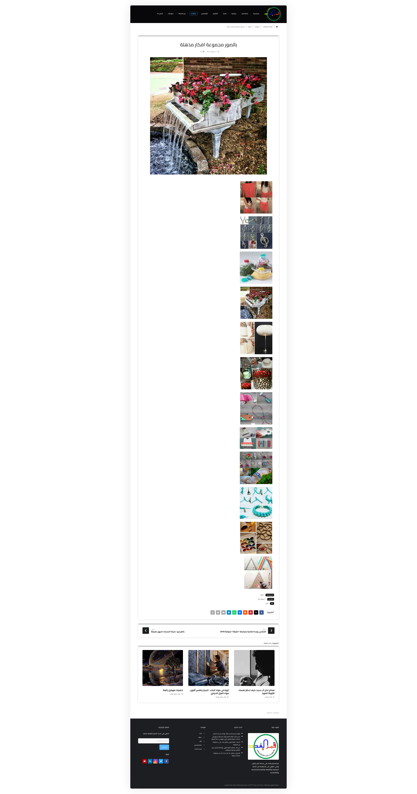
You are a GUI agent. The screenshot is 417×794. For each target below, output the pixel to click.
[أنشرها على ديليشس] (240, 612)
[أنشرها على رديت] (245, 612)
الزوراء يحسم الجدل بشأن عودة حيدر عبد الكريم (226, 733)
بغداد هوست (228, 785)
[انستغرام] (155, 761)
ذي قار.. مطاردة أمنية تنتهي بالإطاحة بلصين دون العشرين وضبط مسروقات (226, 748)
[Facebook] (166, 761)
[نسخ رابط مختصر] (212, 612)
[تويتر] (161, 761)
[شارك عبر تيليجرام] (229, 612)
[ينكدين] (150, 761)
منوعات (267, 697)
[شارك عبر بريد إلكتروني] (223, 612)
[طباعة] (218, 612)
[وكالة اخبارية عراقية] (273, 14)
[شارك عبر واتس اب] (234, 612)
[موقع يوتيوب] (144, 761)
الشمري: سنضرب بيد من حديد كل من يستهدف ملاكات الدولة (226, 754)
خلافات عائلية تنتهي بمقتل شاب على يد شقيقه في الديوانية (226, 743)
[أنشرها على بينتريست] (250, 612)
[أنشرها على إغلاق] (256, 612)
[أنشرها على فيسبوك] (261, 612)
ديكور (221, 697)
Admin (262, 595)
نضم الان (164, 747)
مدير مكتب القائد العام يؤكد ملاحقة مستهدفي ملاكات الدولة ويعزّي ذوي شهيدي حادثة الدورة (225, 737)
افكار (267, 603)
